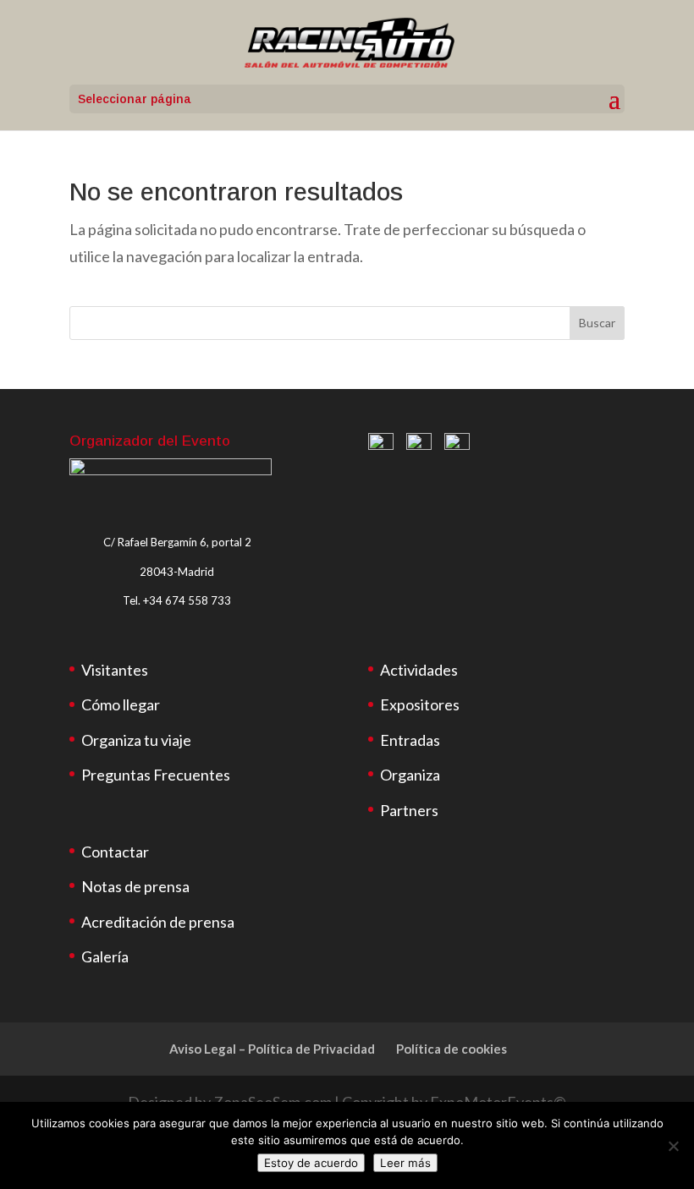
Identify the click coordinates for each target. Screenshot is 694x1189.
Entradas (410, 740)
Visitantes (114, 669)
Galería (105, 956)
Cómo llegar (120, 704)
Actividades (419, 669)
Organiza (410, 774)
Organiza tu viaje (136, 740)
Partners (409, 810)
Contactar (115, 851)
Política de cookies (451, 1048)
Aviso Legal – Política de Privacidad (272, 1048)
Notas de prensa (135, 886)
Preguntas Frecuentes (155, 774)
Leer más (405, 1163)
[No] (672, 1145)
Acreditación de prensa (157, 921)
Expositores (420, 704)
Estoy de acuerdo (311, 1163)
